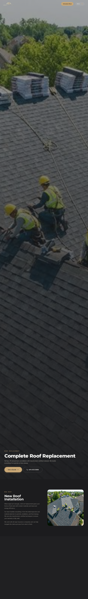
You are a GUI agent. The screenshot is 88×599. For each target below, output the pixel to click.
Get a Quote (12, 470)
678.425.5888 (34, 470)
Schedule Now (67, 4)
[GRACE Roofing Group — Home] (9, 3)
